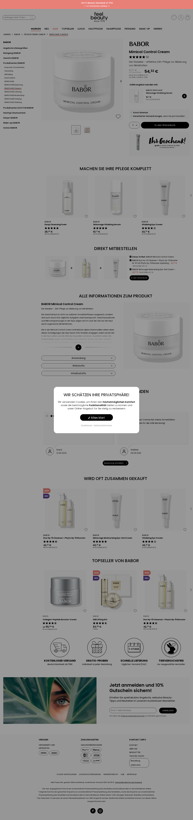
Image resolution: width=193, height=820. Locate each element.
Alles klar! (97, 418)
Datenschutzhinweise (103, 425)
